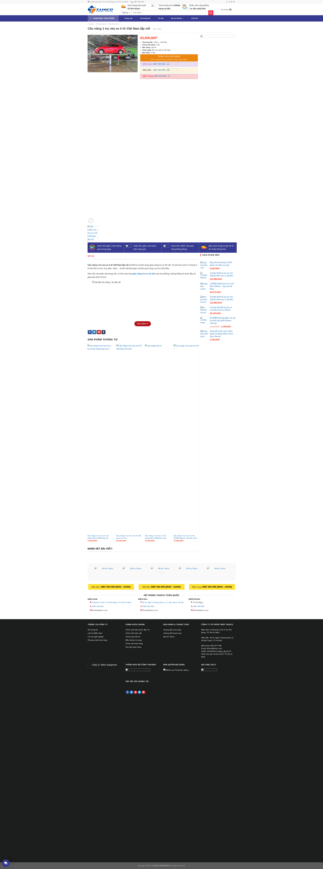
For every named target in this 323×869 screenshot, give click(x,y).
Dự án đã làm (176, 18)
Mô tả (91, 256)
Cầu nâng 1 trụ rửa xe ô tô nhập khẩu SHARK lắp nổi (98, 537)
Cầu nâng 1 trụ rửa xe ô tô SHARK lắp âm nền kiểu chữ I (185, 537)
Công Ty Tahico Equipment (104, 665)
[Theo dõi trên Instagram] (229, 2)
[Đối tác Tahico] (106, 572)
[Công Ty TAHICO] (100, 9)
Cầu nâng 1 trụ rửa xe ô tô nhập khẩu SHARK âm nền (155, 537)
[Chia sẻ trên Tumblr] (103, 332)
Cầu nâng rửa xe (101, 24)
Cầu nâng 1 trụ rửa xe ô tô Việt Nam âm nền (128, 537)
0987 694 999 (159, 64)
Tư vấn (161, 18)
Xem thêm (141, 324)
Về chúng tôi (145, 18)
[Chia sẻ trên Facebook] (90, 332)
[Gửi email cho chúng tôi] (234, 2)
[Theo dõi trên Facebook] (227, 2)
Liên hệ (194, 18)
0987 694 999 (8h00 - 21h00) (115, 587)
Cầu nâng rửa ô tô (113, 24)
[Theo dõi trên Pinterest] (135, 692)
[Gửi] (210, 12)
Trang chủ (128, 18)
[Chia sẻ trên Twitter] (94, 332)
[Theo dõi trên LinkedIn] (139, 692)
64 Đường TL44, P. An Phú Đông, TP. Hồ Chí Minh (111, 602)
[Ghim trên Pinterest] (99, 332)
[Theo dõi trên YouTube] (143, 692)
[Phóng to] (90, 220)
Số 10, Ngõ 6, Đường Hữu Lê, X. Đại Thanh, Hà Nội (162, 602)
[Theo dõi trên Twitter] (231, 2)
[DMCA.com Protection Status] (176, 670)
